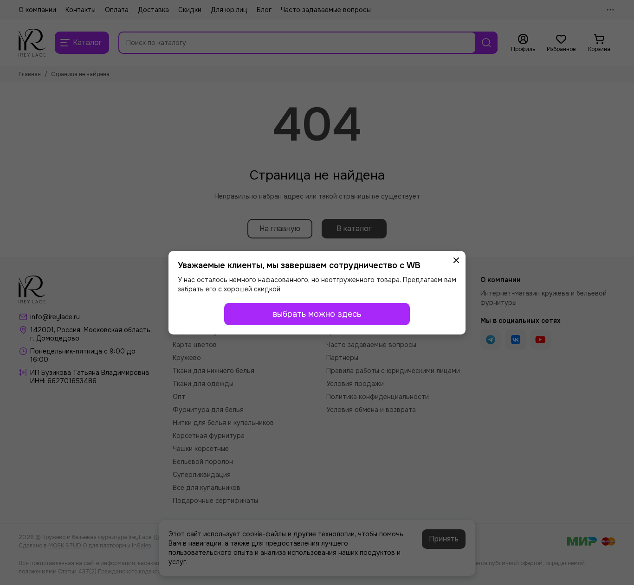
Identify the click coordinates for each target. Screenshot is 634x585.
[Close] (456, 260)
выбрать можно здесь (317, 314)
